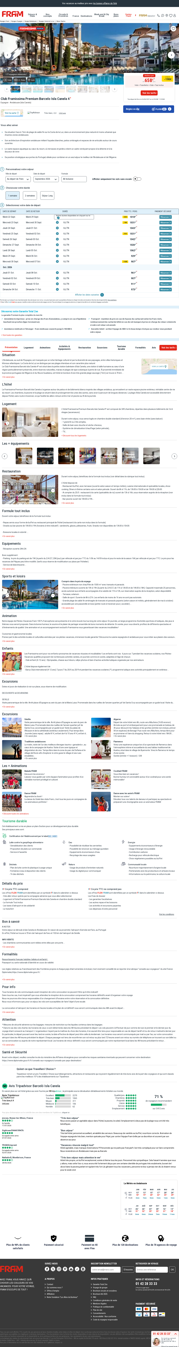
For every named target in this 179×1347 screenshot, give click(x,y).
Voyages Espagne (16, 21)
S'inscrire (128, 1269)
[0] (170, 15)
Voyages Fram (4, 21)
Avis (154, 347)
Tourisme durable (121, 347)
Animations (45, 347)
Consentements (99, 1313)
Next (171, 55)
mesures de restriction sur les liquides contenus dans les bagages (73, 1025)
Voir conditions (112, 300)
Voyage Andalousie (30, 21)
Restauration (84, 347)
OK (172, 1269)
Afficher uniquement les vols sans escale (112, 179)
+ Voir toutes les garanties (11, 335)
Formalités (140, 347)
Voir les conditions (166, 914)
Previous (8, 55)
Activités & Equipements (64, 347)
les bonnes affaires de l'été (105, 3)
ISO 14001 (52, 836)
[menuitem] (32, 15)
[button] (30, 422)
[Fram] (12, 14)
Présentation (11, 347)
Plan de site (97, 1310)
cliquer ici (66, 1113)
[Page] (47, 1269)
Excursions (102, 347)
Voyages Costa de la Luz (46, 21)
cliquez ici (58, 1343)
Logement (29, 347)
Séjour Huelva (60, 21)
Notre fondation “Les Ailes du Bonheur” (62, 1297)
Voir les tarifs (149, 93)
